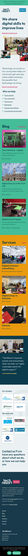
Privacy (4, 524)
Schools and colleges (11, 108)
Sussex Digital (13, 504)
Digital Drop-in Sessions (9, 297)
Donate (16, 482)
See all (24, 242)
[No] (26, 551)
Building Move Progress (11, 219)
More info (16, 553)
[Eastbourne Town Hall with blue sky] (14, 172)
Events (4, 511)
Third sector (8, 102)
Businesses (7, 105)
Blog (3, 513)
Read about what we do (9, 33)
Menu (23, 10)
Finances (4, 518)
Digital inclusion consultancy (10, 267)
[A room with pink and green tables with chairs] (14, 208)
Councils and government (13, 111)
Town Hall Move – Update (12, 150)
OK (9, 553)
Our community (9, 98)
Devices (6, 325)
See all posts (22, 126)
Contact (4, 521)
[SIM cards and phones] (14, 315)
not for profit (13, 499)
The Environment (16, 227)
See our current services (9, 87)
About (4, 516)
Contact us (8, 451)
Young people (9, 95)
